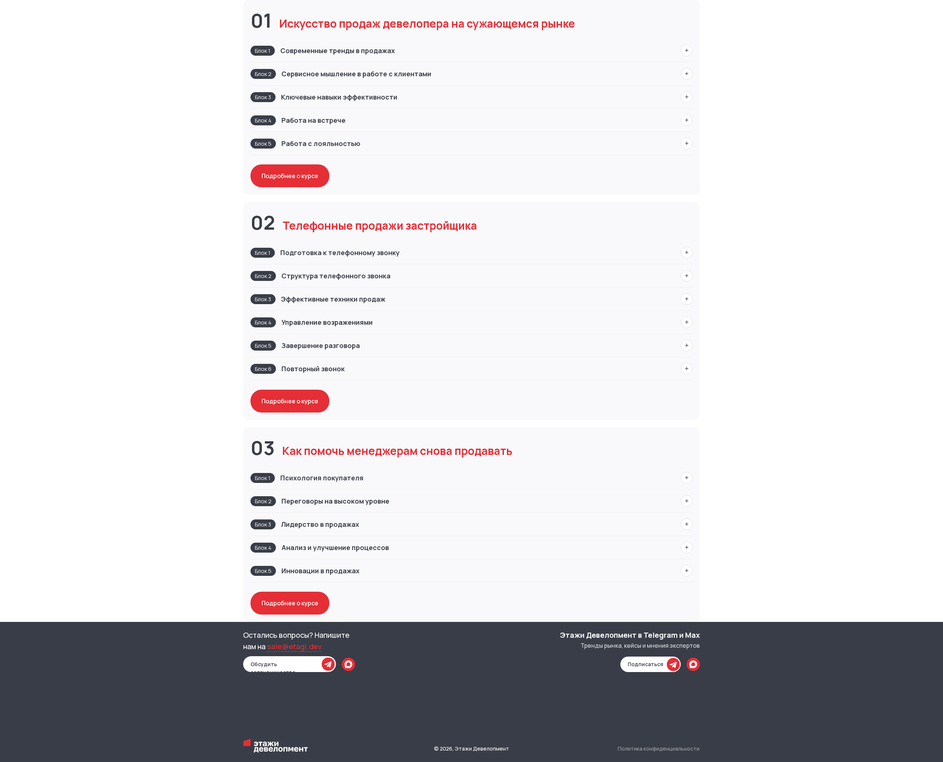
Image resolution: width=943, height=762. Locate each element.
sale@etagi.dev (294, 646)
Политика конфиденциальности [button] (659, 748)
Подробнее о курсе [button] (290, 176)
